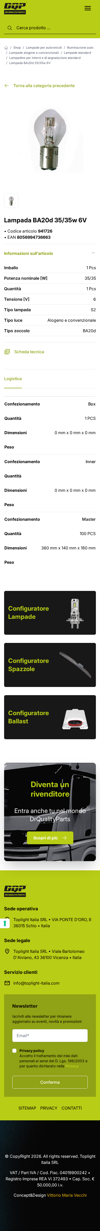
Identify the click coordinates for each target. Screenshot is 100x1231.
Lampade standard (77, 53)
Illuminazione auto (80, 47)
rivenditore (50, 789)
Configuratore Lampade (28, 612)
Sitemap (27, 1108)
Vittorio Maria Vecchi (67, 1195)
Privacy (71, 1066)
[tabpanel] (50, 483)
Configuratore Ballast (28, 717)
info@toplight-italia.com (36, 983)
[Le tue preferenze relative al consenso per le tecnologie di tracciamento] (5, 923)
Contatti (72, 1108)
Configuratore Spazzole (28, 665)
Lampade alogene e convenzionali (34, 53)
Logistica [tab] (13, 378)
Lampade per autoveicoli (44, 47)
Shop (17, 47)
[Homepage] (6, 48)
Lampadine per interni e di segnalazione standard (45, 58)
